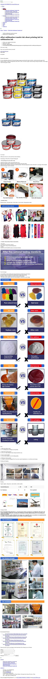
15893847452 (8, 672)
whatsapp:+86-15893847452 (5, 4)
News (4, 24)
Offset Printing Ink (8, 13)
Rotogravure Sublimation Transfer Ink (12, 14)
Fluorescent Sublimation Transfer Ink (12, 12)
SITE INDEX (19, 677)
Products (4, 9)
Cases (4, 23)
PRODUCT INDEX (26, 677)
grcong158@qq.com (15, 4)
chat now (6, 51)
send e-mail (2, 51)
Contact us (5, 26)
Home (4, 8)
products (2, 659)
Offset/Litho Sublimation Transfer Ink (12, 10)
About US (5, 22)
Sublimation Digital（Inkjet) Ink (11, 11)
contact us (2, 667)
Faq (3, 25)
